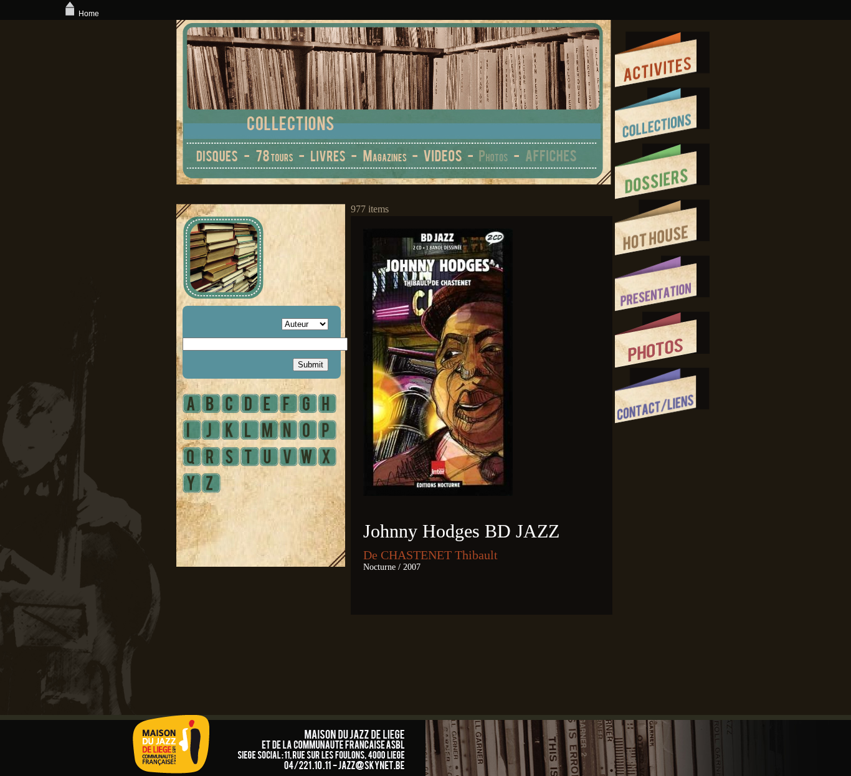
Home (88, 13)
